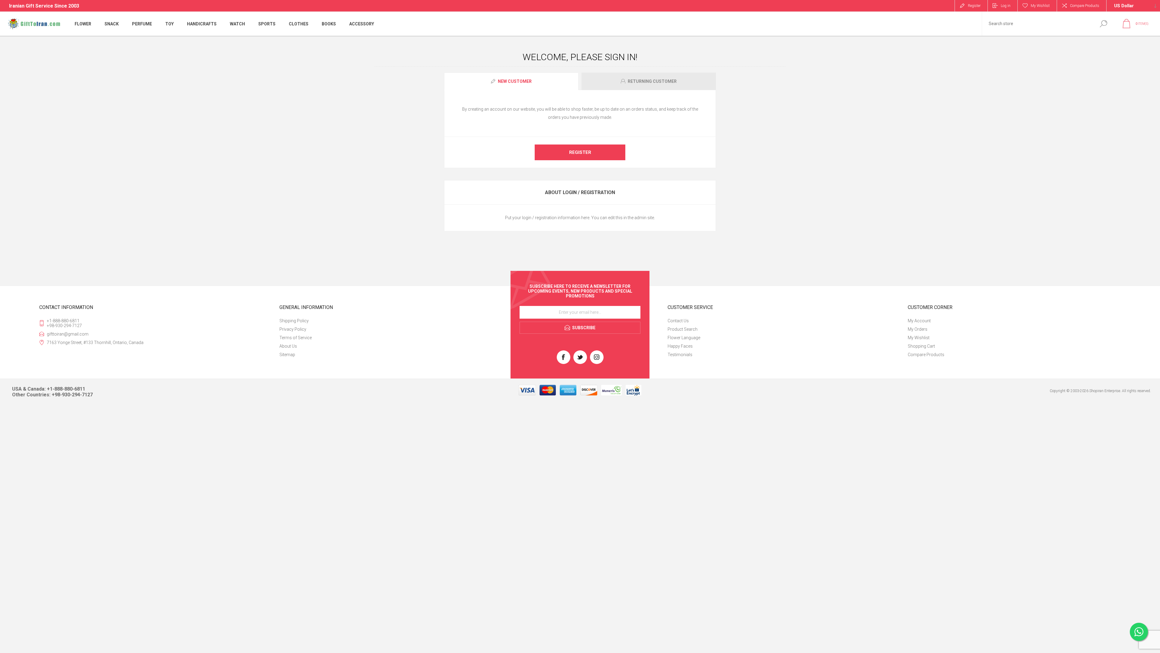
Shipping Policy (294, 320)
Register (974, 6)
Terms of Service (295, 337)
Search (1103, 24)
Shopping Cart (921, 346)
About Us (288, 346)
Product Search (683, 329)
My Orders (917, 329)
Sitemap (287, 354)
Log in (1005, 6)
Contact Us (678, 320)
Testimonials (680, 354)
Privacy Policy (292, 329)
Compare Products (1084, 6)
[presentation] (511, 81)
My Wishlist (919, 337)
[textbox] (1037, 24)
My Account (919, 320)
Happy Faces (680, 346)
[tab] (512, 81)
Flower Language (684, 337)
